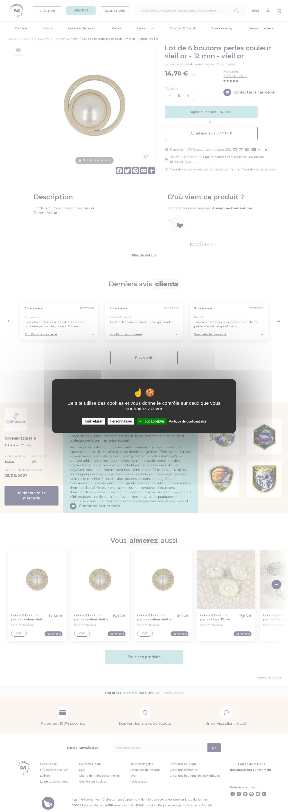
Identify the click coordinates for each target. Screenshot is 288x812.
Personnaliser (121, 421)
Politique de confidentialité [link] (187, 421)
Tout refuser (93, 421)
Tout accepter (153, 421)
